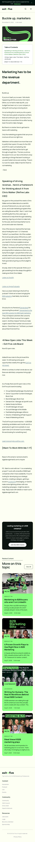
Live (3, 789)
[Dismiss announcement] (32, 2)
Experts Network (7, 808)
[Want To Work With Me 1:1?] (13, 62)
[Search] (25, 9)
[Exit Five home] (7, 9)
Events (4, 792)
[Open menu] (31, 9)
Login (3, 819)
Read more (17, 4)
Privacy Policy (17, 837)
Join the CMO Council (17, 545)
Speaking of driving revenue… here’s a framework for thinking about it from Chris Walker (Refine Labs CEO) (17, 52)
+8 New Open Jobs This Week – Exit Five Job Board (16, 58)
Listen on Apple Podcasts (11, 286)
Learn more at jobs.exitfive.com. (13, 441)
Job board (5, 816)
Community (5, 800)
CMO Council (6, 803)
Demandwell (24, 308)
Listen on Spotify (8, 278)
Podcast (4, 787)
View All (28, 567)
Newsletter (5, 784)
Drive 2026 (5, 806)
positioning (12, 482)
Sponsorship (6, 824)
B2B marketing (7, 296)
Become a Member (7, 822)
